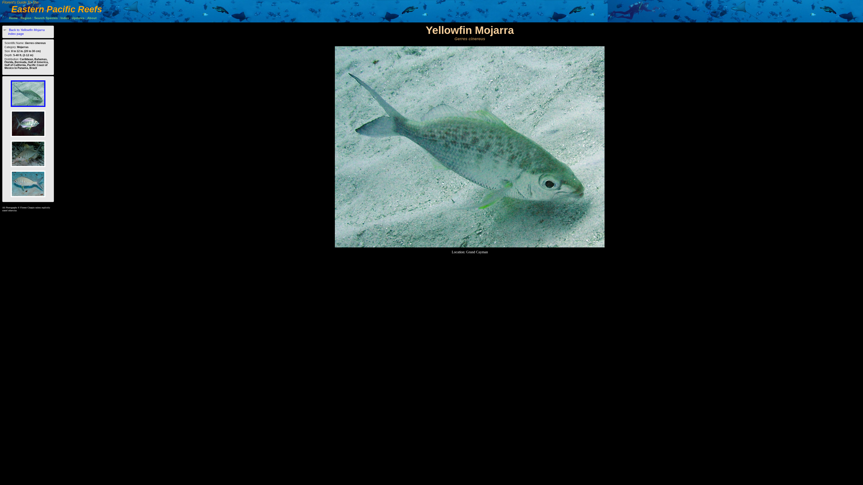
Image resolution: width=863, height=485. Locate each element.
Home (13, 18)
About (92, 18)
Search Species (46, 18)
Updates (78, 18)
